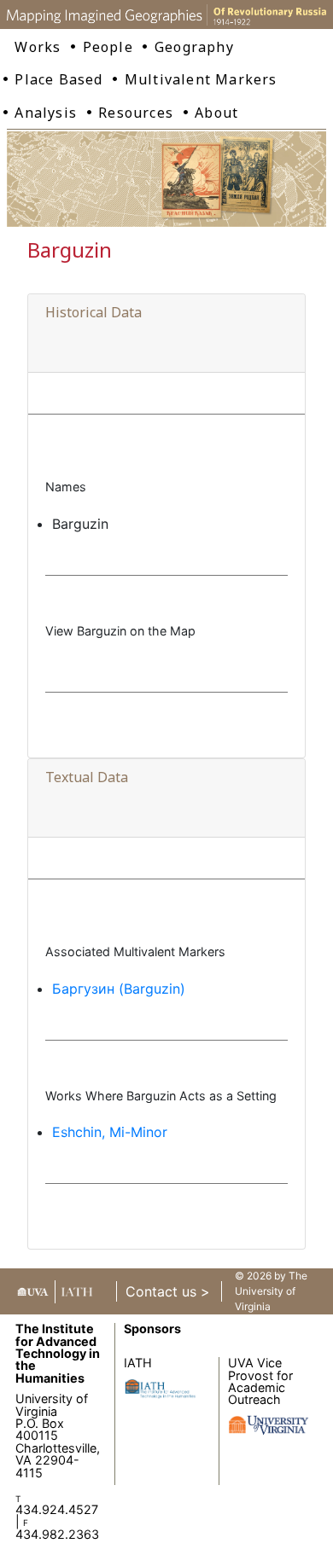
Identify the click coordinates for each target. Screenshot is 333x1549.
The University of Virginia (271, 1291)
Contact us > (168, 1291)
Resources (135, 112)
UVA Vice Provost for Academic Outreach (260, 1381)
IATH (138, 1362)
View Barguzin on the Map (120, 631)
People (108, 47)
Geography (194, 47)
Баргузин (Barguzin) (118, 988)
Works (38, 47)
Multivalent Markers (201, 79)
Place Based (58, 79)
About (216, 112)
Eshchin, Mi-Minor (109, 1131)
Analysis (46, 112)
